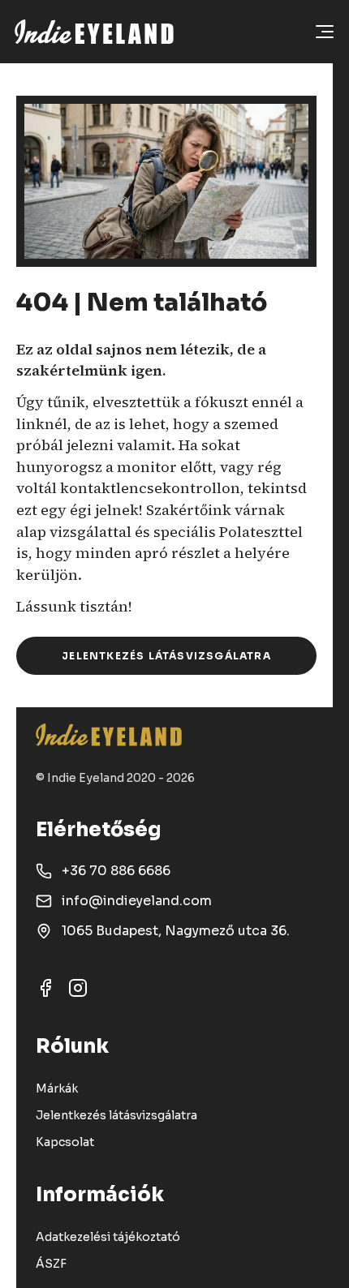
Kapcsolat (65, 1142)
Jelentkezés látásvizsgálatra (166, 656)
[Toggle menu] (324, 31)
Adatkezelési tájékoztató (108, 1237)
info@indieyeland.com (137, 900)
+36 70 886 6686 (116, 870)
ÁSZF (51, 1263)
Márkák (57, 1088)
